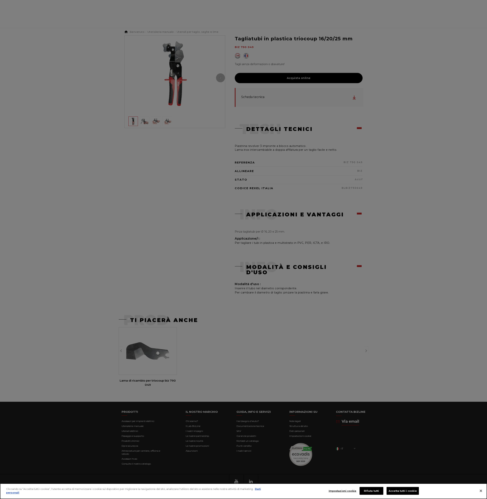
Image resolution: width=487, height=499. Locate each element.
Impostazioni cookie (342, 490)
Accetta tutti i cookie (403, 490)
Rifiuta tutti (371, 490)
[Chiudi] (481, 491)
